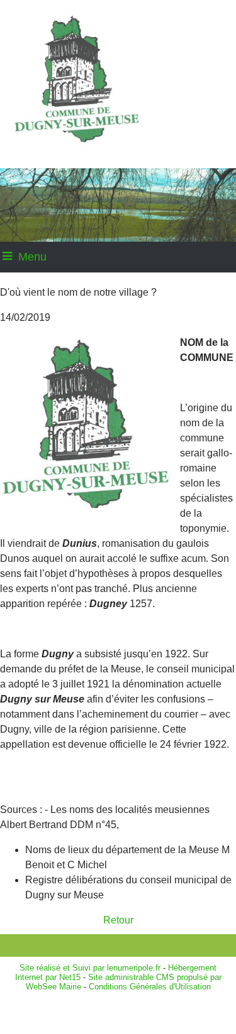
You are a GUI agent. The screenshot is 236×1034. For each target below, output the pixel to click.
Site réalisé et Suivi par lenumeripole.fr (90, 967)
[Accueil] (99, 84)
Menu (32, 256)
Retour (118, 920)
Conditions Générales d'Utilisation (150, 986)
